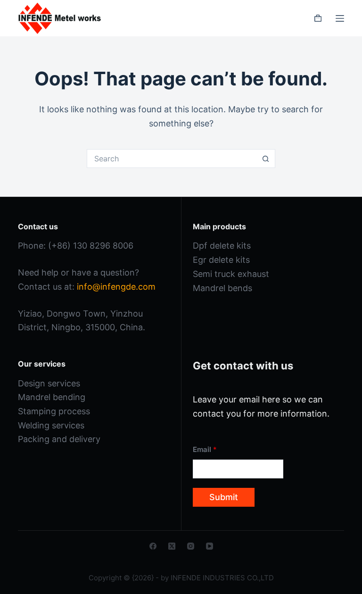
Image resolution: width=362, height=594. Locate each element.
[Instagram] (190, 546)
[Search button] (265, 158)
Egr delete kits (221, 260)
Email (205, 449)
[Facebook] (152, 546)
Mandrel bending (51, 397)
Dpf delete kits (222, 246)
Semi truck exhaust (231, 274)
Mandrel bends (222, 288)
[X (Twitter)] (171, 546)
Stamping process (54, 411)
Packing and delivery (59, 439)
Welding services (51, 425)
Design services (49, 383)
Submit (223, 497)
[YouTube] (209, 546)
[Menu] (340, 18)
